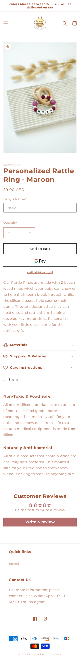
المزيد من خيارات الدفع (40, 271)
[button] (5, 23)
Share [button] (13, 379)
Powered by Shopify (51, 654)
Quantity (10, 222)
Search (14, 564)
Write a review (40, 522)
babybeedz (33, 654)
